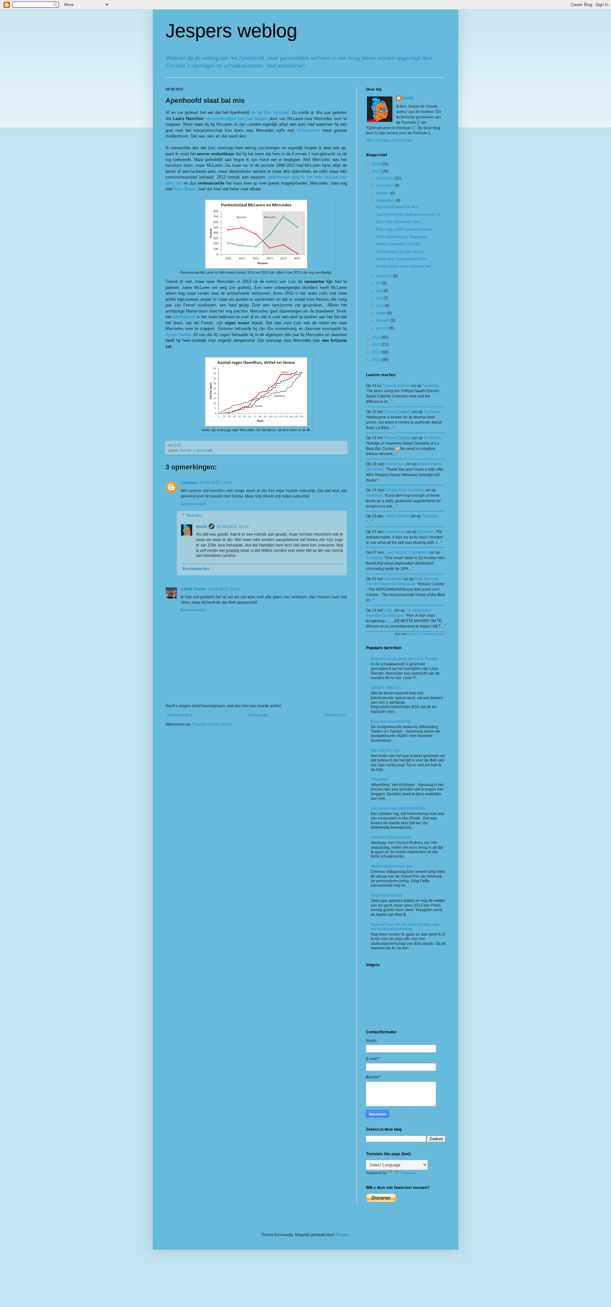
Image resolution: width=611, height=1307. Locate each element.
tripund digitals (396, 385)
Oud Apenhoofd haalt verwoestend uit (408, 214)
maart (381, 313)
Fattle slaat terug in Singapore (401, 237)
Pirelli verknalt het (386, 895)
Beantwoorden (193, 504)
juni (379, 291)
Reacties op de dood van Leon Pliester (404, 659)
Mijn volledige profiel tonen (389, 140)
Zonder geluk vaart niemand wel (403, 266)
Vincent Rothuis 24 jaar (391, 837)
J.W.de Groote (193, 589)
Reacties (194, 515)
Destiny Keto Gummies (404, 490)
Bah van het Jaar (385, 750)
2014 (377, 337)
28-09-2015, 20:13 (224, 589)
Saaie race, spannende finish (401, 259)
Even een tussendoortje (391, 721)
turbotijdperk (183, 316)
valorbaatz (393, 579)
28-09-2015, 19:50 (216, 483)
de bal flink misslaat (270, 112)
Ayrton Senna (178, 334)
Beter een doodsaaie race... (399, 222)
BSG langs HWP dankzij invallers (404, 229)
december (385, 178)
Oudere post (334, 715)
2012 (377, 352)
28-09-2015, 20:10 (232, 526)
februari (383, 320)
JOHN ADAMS (397, 516)
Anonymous (394, 464)
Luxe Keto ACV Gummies (406, 552)
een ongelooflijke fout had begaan (236, 118)
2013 (377, 344)
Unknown (189, 483)
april (380, 305)
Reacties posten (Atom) (212, 724)
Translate (408, 1173)
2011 (377, 359)
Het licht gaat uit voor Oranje (400, 251)
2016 (377, 164)
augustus (384, 276)
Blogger (342, 1235)
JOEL (388, 610)
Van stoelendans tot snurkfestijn (398, 808)
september (386, 200)
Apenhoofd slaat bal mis (396, 207)
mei (379, 298)
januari (382, 328)
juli (379, 283)
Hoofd (201, 526)
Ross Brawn (185, 188)
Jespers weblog (231, 30)
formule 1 (187, 450)
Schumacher (308, 130)
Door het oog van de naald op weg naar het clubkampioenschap (405, 926)
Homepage (258, 715)
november (385, 185)
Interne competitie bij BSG (398, 244)
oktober (383, 193)
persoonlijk (204, 450)
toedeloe (430, 385)
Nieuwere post (179, 715)
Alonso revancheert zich (391, 866)
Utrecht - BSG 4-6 (386, 687)
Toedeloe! (379, 779)
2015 (377, 171)
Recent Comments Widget (426, 634)
